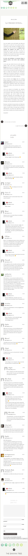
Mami (6, 211)
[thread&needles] (11, 8)
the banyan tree (14, 553)
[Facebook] (2, 8)
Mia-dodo (11, 412)
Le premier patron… (14, 23)
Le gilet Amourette (21, 125)
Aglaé (6, 142)
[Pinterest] (9, 8)
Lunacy (7, 479)
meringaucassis (10, 454)
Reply (23, 142)
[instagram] (13, 8)
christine (7, 303)
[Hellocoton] (6, 8)
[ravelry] (4, 8)
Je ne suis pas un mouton (9, 121)
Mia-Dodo (8, 379)
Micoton (7, 162)
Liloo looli (8, 425)
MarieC (7, 338)
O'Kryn (7, 236)
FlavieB (7, 260)
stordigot (7, 183)
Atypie (7, 348)
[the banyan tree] (10, 5)
